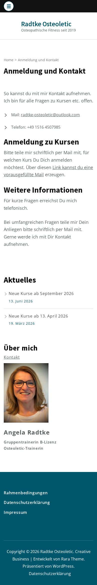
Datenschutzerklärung (27, 502)
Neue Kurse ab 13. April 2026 (38, 316)
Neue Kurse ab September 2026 (41, 293)
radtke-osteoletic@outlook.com (50, 114)
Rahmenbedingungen (26, 493)
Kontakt (12, 357)
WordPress (63, 566)
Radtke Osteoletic (46, 24)
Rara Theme (72, 559)
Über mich (21, 348)
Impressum (15, 512)
